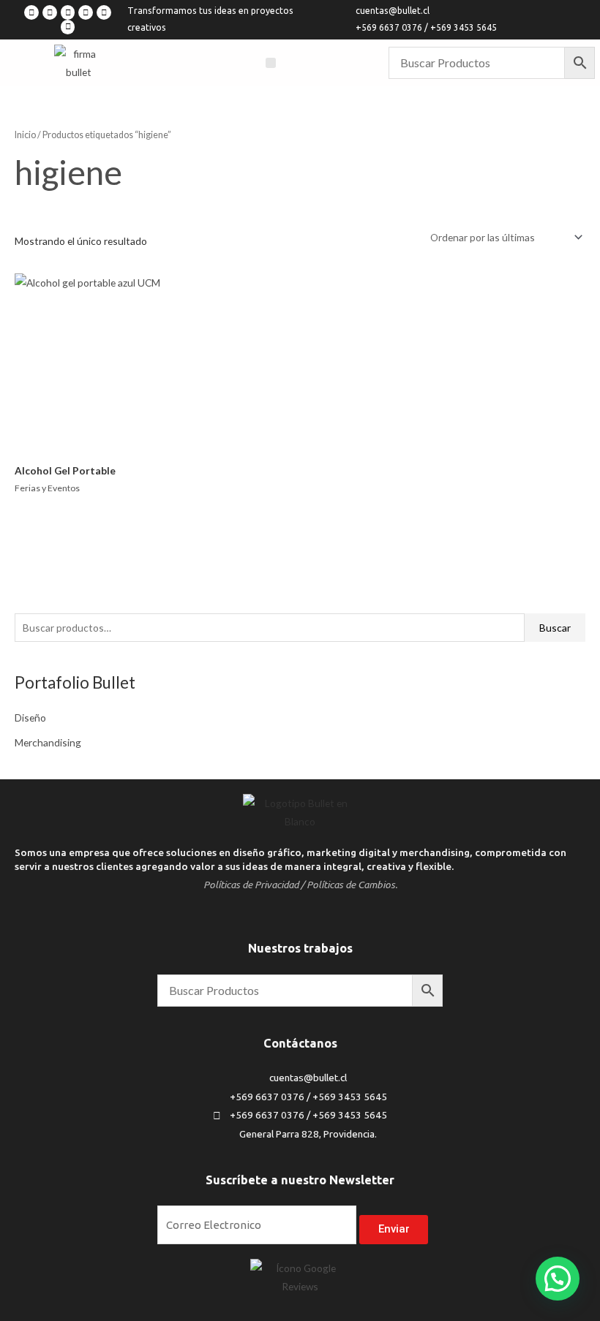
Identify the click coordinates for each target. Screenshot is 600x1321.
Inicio (25, 134)
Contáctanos (300, 1043)
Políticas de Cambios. (352, 884)
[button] (558, 1279)
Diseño (30, 717)
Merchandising (48, 742)
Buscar (555, 627)
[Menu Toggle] (271, 63)
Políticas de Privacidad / (253, 884)
